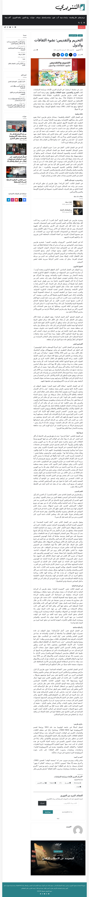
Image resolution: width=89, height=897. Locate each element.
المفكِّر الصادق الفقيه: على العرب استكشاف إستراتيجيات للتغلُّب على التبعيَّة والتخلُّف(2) (16, 159)
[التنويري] (70, 7)
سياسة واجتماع (46, 17)
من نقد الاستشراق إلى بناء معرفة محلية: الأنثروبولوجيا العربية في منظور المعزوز (17, 136)
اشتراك (42, 803)
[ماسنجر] (62, 54)
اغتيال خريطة (68, 202)
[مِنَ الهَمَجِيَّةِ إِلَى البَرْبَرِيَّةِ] (78, 211)
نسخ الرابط (48, 812)
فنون (53, 17)
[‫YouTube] (16, 200)
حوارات (32, 17)
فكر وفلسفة (73, 17)
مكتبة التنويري (17, 17)
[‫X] (70, 54)
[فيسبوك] (75, 54)
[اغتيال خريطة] (78, 204)
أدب (57, 17)
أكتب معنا (8, 17)
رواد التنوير (25, 17)
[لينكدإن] (66, 54)
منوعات (38, 17)
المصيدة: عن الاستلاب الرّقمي (58, 858)
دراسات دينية (64, 17)
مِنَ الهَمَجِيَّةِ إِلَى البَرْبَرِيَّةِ (66, 210)
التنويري (78, 50)
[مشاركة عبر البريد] (58, 54)
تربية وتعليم (81, 17)
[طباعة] (54, 54)
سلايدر (80, 35)
